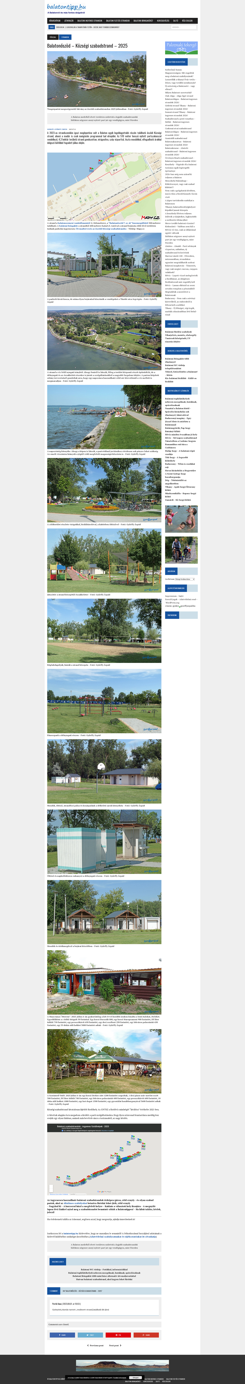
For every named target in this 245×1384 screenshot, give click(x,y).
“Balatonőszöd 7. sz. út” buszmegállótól (128, 223)
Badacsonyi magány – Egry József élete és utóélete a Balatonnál (178, 421)
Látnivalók (69, 20)
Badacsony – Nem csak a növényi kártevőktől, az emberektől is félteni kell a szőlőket (180, 301)
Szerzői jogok (171, 599)
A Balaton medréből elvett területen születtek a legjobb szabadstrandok (104, 117)
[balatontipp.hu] (71, 9)
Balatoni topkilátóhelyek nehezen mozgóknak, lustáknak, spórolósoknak (104, 1272)
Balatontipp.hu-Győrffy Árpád (59, 1379)
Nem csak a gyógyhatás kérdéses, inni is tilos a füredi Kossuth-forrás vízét (181, 193)
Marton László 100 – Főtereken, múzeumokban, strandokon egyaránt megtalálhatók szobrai (179, 259)
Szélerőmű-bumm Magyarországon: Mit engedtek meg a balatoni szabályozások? (179, 73)
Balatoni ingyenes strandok (89, 20)
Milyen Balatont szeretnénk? (178, 92)
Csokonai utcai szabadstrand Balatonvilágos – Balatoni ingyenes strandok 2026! (181, 131)
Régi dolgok (187, 20)
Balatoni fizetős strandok (118, 20)
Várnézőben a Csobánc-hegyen (180, 441)
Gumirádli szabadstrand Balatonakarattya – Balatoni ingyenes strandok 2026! (178, 141)
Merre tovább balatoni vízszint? (180, 223)
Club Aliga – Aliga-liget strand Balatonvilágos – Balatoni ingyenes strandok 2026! (181, 99)
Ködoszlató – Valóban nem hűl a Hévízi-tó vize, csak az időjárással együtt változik (180, 229)
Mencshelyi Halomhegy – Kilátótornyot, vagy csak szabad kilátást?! (179, 184)
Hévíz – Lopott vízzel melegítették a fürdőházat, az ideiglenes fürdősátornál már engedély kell (181, 278)
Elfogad (135, 1377)
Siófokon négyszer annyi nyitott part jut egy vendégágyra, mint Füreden (104, 120)
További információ (119, 1378)
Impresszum (171, 596)
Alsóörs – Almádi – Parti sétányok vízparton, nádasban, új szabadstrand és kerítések (180, 249)
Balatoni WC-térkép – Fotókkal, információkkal (104, 1269)
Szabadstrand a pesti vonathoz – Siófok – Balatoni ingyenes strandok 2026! (180, 122)
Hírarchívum (54, 20)
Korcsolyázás (163, 20)
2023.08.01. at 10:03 (71, 1303)
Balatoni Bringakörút (143, 20)
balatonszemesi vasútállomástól (74, 223)
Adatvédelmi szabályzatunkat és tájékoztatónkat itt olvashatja (123, 1236)
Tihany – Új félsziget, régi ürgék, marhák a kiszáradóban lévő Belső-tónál (181, 311)
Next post (114, 1345)
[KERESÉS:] (184, 26)
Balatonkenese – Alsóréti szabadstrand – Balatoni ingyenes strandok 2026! (180, 151)
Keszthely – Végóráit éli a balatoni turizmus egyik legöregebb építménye (180, 167)
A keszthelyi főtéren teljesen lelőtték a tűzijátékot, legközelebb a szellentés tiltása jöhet (181, 216)
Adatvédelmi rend (187, 599)
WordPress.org (172, 602)
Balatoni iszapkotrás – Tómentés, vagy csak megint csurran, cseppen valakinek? (181, 269)
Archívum (169, 579)
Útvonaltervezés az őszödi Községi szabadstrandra (101, 228)
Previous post (96, 1345)
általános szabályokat (75, 1203)
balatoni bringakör (68, 225)
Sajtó (175, 20)
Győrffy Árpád (60, 129)
